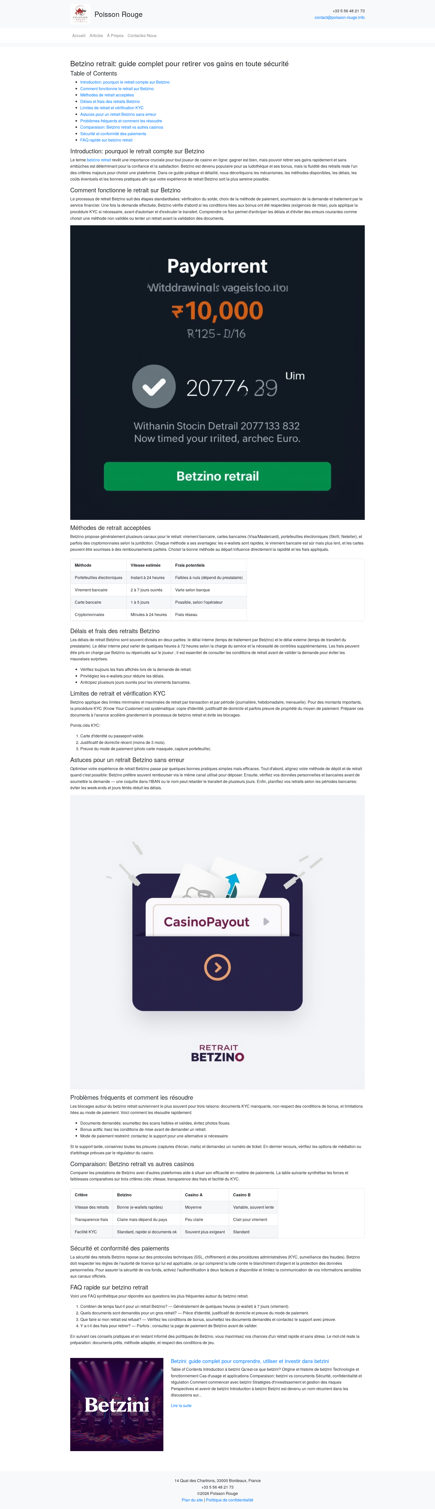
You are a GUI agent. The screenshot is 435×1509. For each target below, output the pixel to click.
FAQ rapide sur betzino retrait (106, 140)
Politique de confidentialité (229, 1500)
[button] (92, 1404)
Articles (96, 35)
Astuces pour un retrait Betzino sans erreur (118, 114)
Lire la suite (181, 1405)
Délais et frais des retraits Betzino (110, 101)
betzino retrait (99, 160)
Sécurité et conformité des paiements (113, 133)
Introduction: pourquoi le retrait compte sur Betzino (125, 82)
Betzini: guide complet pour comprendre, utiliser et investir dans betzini (250, 1360)
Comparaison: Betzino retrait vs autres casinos (121, 127)
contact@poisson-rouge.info (340, 17)
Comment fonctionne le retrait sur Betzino (117, 88)
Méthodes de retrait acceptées (107, 95)
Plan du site (192, 1500)
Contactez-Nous (142, 35)
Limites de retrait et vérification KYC (112, 108)
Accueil (79, 35)
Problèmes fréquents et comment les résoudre (121, 121)
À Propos (115, 35)
